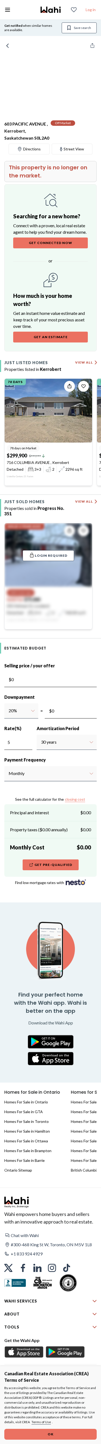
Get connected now (50, 243)
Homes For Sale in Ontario (26, 1102)
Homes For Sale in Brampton (27, 1150)
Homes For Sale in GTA (23, 1111)
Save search (82, 28)
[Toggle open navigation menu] (7, 9)
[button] (50, 1235)
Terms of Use (41, 1422)
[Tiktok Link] (66, 1268)
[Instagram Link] (52, 1268)
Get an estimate (51, 337)
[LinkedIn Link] (37, 1268)
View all (84, 362)
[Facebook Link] (23, 1268)
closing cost (75, 799)
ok (51, 1434)
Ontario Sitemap (18, 1170)
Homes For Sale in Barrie (24, 1160)
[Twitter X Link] (8, 1268)
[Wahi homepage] (50, 9)
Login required (51, 555)
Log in (91, 9)
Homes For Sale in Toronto (26, 1121)
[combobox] (8, 710)
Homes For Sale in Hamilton (27, 1131)
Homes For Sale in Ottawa (26, 1141)
